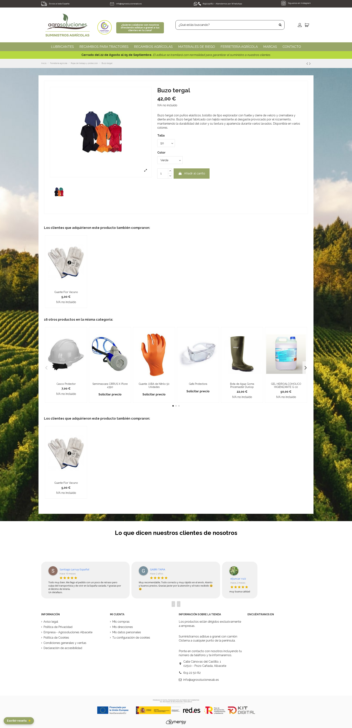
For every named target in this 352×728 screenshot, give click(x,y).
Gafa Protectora (198, 383)
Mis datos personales (126, 632)
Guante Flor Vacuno (66, 292)
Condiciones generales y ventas (64, 643)
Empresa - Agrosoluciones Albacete (67, 632)
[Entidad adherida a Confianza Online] (104, 24)
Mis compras (121, 621)
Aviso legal (50, 621)
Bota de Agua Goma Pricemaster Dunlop (242, 385)
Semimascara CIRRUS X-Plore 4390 (110, 385)
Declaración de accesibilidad (62, 648)
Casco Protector (66, 383)
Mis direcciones (122, 627)
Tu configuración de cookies (131, 637)
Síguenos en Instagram (299, 3)
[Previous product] (307, 63)
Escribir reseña (19, 720)
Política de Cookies (56, 637)
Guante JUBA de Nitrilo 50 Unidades (154, 385)
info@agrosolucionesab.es (129, 3)
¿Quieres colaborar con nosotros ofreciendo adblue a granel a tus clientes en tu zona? (140, 28)
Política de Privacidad (57, 627)
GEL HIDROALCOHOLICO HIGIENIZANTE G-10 (286, 385)
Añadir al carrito (194, 173)
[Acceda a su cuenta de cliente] (300, 25)
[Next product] (310, 63)
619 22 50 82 (192, 672)
